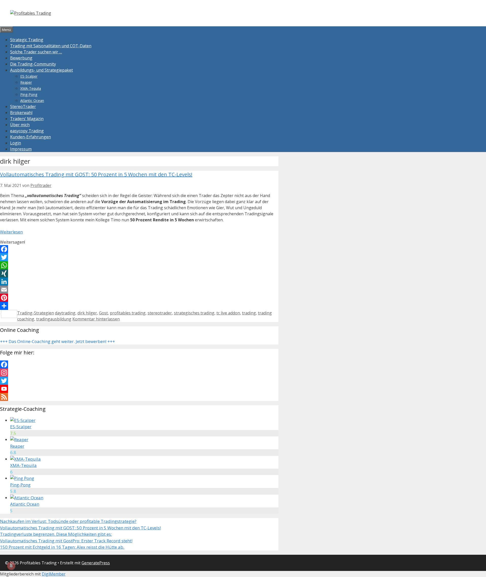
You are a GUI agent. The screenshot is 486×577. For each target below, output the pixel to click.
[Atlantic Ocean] (26, 498)
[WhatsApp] (139, 265)
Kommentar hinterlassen (96, 319)
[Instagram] (139, 373)
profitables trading (128, 313)
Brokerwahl (21, 112)
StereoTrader (23, 106)
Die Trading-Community (33, 64)
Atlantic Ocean (32, 100)
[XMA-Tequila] (25, 459)
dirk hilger (87, 313)
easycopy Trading (27, 131)
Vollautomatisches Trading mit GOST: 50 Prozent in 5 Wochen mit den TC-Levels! (96, 174)
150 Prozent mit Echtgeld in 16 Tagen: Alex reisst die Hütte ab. (62, 547)
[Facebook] (139, 249)
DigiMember (54, 574)
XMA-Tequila (30, 88)
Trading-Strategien (35, 313)
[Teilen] (139, 306)
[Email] (139, 290)
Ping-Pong (28, 94)
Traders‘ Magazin (27, 118)
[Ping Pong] (22, 478)
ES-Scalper (28, 76)
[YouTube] (139, 389)
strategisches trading (194, 313)
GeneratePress (96, 563)
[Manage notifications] (11, 566)
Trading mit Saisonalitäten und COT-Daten (50, 46)
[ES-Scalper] (22, 420)
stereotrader (160, 313)
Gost (103, 313)
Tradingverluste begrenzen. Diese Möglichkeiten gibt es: (56, 534)
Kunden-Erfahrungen (30, 137)
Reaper (26, 82)
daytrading (65, 313)
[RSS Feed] (139, 397)
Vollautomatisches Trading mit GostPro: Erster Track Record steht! (66, 541)
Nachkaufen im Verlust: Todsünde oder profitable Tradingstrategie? (68, 521)
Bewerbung (21, 58)
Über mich (20, 124)
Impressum (21, 149)
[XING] (139, 273)
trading (249, 313)
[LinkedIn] (139, 281)
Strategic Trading (26, 39)
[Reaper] (19, 439)
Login (15, 143)
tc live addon (228, 313)
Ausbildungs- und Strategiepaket (41, 70)
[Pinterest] (139, 298)
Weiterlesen (11, 232)
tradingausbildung (53, 319)
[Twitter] (139, 257)
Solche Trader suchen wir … (36, 52)
